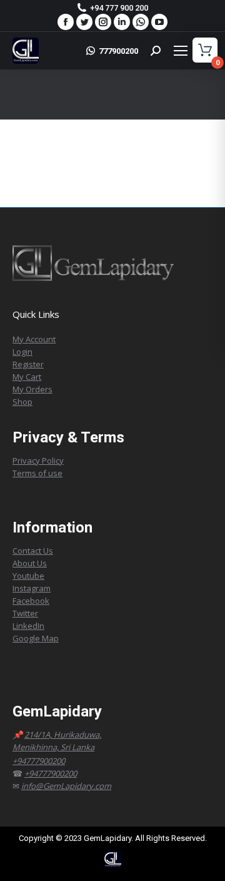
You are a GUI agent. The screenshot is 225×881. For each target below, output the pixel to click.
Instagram (31, 588)
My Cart (26, 376)
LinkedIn (28, 625)
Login (22, 351)
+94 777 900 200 (119, 8)
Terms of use (37, 473)
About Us (29, 563)
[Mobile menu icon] (189, 50)
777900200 (118, 51)
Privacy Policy (38, 460)
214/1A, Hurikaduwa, (62, 734)
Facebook (30, 600)
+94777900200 (38, 760)
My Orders (32, 389)
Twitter (25, 613)
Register (28, 364)
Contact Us (32, 550)
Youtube (28, 575)
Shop (22, 401)
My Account (34, 339)
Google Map (35, 638)
